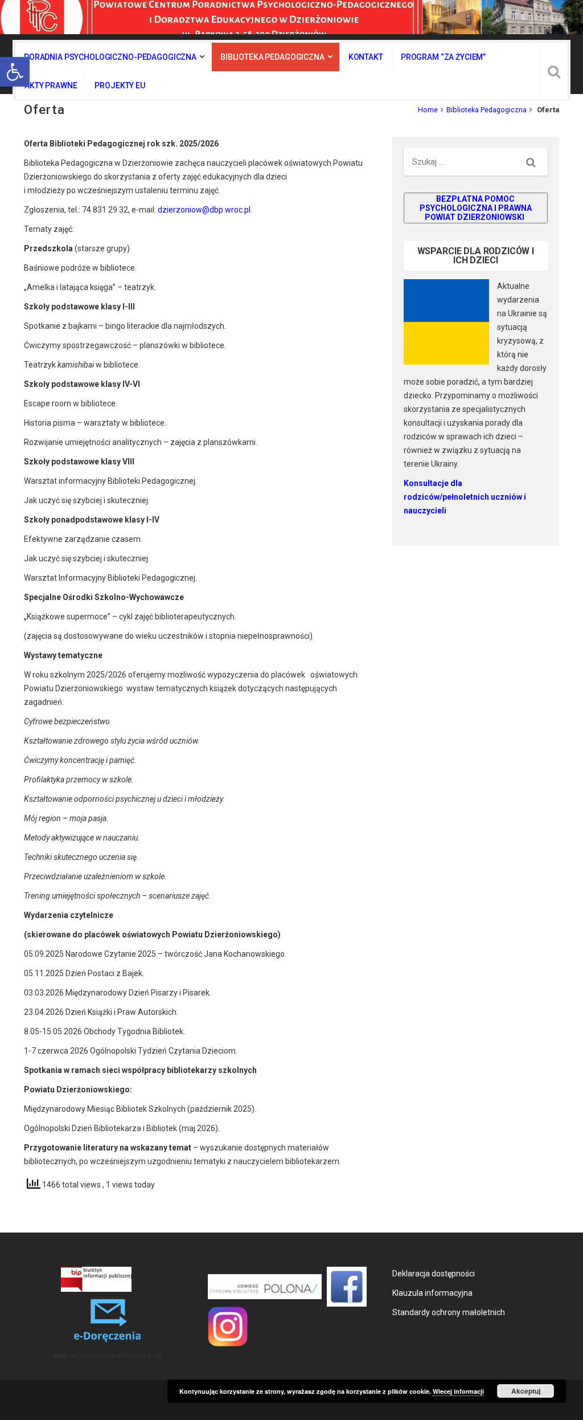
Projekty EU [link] (120, 85)
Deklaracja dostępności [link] (433, 1273)
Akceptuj (525, 1391)
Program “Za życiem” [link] (443, 57)
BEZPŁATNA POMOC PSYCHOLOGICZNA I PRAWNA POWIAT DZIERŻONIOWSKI (476, 208)
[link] (15, 72)
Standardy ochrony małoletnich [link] (448, 1312)
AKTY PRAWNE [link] (50, 85)
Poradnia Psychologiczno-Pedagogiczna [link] (110, 57)
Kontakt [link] (365, 57)
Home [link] (428, 109)
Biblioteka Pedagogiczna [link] (272, 57)
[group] (476, 496)
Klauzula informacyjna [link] (432, 1292)
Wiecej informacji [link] (458, 1391)
